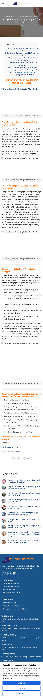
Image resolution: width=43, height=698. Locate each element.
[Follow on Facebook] (3, 573)
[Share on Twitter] (19, 458)
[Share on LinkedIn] (30, 458)
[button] (13, 44)
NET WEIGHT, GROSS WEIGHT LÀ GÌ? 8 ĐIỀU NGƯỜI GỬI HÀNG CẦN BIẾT (23, 542)
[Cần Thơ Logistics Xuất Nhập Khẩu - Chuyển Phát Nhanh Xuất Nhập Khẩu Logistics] (21, 3)
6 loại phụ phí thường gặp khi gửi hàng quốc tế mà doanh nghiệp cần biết (24, 488)
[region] (21, 680)
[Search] (41, 3)
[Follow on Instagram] (7, 573)
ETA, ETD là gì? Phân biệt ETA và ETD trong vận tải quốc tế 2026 (24, 507)
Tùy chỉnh (21, 688)
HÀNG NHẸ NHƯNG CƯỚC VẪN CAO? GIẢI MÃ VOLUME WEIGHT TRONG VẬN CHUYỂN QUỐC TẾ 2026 (24, 534)
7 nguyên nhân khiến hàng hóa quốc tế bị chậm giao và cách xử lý (24, 494)
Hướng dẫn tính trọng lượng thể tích (15, 609)
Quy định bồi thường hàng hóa (13, 606)
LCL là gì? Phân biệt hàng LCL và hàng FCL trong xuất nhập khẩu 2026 (24, 527)
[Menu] (3, 3)
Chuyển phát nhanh (12, 17)
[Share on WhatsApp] (12, 458)
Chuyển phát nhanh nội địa (28, 17)
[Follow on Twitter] (10, 573)
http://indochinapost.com (10, 447)
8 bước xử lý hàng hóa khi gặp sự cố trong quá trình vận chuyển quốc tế (24, 481)
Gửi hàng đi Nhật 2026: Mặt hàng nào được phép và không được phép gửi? (23, 514)
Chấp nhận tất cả (21, 683)
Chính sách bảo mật (9, 603)
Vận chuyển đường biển (11, 586)
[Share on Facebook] (16, 458)
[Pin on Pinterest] (27, 458)
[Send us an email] (14, 573)
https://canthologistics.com (11, 452)
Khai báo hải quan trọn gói (11, 593)
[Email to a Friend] (23, 458)
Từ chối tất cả (21, 694)
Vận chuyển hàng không (11, 583)
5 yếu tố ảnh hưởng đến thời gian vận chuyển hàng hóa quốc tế (23, 501)
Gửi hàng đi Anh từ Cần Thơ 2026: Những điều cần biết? (24, 520)
